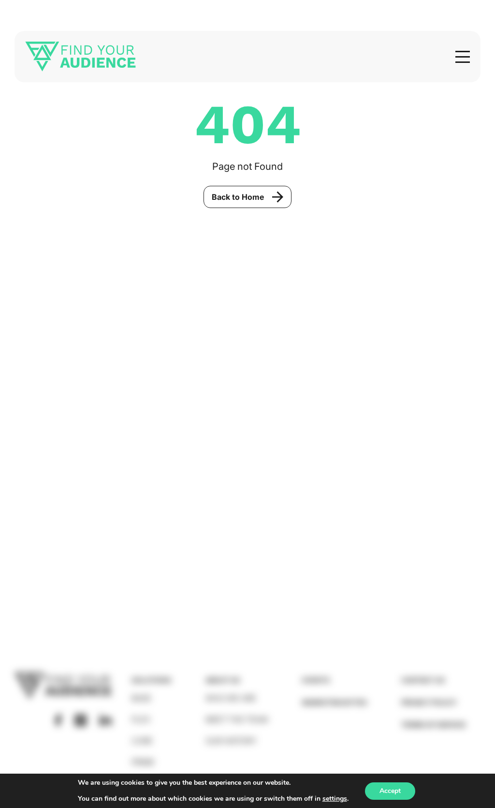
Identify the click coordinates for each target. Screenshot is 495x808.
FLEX (140, 719)
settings (334, 798)
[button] (462, 57)
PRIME (143, 762)
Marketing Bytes (334, 702)
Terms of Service (433, 724)
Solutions (151, 680)
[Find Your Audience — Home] (80, 57)
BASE (141, 698)
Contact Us (423, 680)
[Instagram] (80, 720)
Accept (390, 790)
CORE (142, 741)
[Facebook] (58, 720)
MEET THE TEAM (236, 719)
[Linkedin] (105, 720)
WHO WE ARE (230, 698)
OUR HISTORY (231, 741)
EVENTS (316, 680)
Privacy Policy (429, 702)
